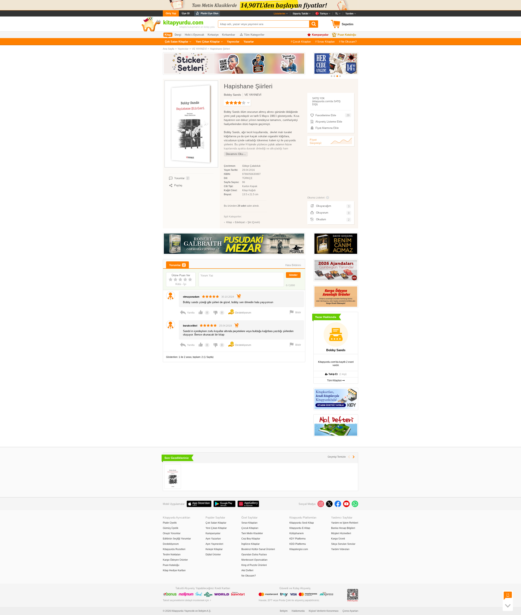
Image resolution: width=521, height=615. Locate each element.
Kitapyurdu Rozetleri (174, 549)
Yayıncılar (233, 41)
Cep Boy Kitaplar (250, 538)
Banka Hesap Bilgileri (343, 528)
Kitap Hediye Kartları (174, 570)
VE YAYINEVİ (199, 48)
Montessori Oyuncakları (254, 559)
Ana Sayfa (168, 48)
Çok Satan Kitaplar (176, 41)
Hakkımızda (298, 611)
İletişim (284, 611)
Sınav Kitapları (326, 41)
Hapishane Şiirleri (220, 48)
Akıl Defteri (247, 570)
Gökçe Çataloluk (251, 165)
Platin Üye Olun (209, 13)
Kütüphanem (296, 533)
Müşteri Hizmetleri (341, 533)
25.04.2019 (225, 325)
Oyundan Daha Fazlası (254, 554)
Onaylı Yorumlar (172, 533)
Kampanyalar (320, 34)
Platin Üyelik (170, 522)
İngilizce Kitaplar (250, 544)
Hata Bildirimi (293, 265)
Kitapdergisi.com (298, 549)
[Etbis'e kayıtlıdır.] (352, 595)
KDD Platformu (297, 544)
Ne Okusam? (349, 41)
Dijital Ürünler (213, 554)
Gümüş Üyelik (170, 528)
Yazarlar (249, 41)
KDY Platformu (297, 538)
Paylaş (178, 185)
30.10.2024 (227, 296)
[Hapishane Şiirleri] (172, 476)
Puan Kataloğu (347, 34)
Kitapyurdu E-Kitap (299, 528)
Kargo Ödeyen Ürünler (175, 559)
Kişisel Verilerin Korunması (323, 611)
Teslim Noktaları (172, 554)
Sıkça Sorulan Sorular (343, 544)
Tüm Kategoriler (254, 34)
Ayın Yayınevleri (214, 544)
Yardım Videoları (340, 549)
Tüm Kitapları (334, 380)
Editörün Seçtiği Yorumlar (177, 538)
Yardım (349, 13)
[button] (331, 76)
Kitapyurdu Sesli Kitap (301, 522)
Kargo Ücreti (338, 538)
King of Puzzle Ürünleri (254, 565)
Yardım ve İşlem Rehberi (344, 522)
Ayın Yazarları (213, 538)
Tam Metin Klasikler (252, 533)
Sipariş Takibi (300, 13)
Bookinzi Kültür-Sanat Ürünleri (258, 549)
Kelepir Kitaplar (214, 549)
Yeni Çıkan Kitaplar (208, 41)
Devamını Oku (234, 154)
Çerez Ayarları (350, 611)
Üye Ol (185, 13)
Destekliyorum (171, 544)
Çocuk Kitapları (302, 41)
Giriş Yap (171, 13)
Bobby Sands (232, 94)
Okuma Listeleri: (316, 197)
